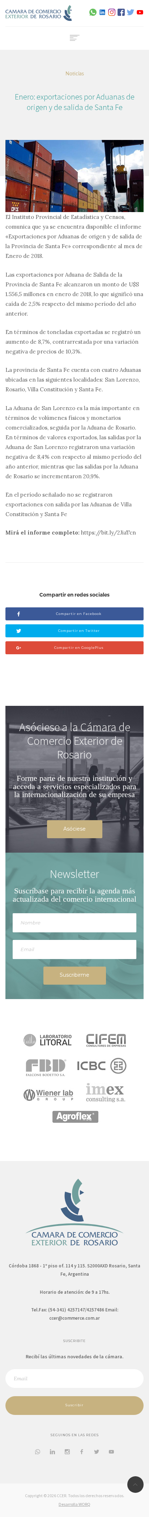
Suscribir (74, 1405)
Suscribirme (74, 975)
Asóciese (74, 829)
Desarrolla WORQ (74, 1504)
